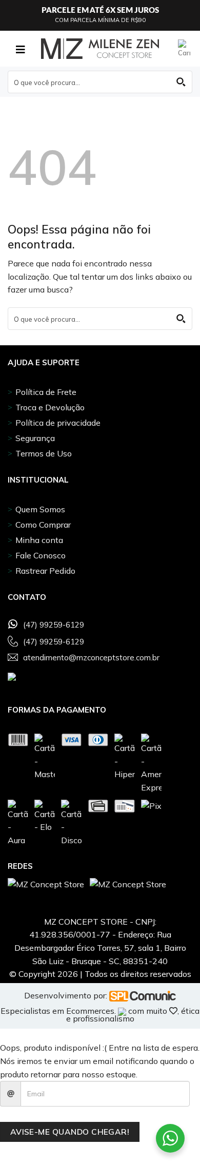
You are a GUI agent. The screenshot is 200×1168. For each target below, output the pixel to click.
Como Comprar (43, 524)
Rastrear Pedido (45, 571)
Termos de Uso (43, 453)
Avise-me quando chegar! (70, 1132)
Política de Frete (45, 392)
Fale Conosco (40, 555)
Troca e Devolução (50, 407)
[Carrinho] (185, 48)
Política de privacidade (58, 423)
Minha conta (39, 540)
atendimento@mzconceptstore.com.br (91, 657)
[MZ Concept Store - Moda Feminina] (100, 48)
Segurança (35, 438)
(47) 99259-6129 (53, 625)
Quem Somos (40, 509)
